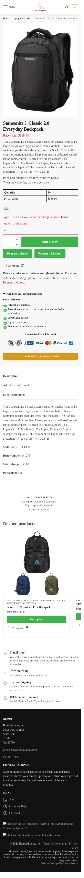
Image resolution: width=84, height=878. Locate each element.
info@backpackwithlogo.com (20, 749)
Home (6, 18)
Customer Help (18, 806)
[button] (74, 7)
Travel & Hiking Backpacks (48, 600)
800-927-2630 (11, 756)
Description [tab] (10, 376)
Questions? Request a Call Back (40, 356)
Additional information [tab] (17, 385)
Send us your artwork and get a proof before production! (41, 220)
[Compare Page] (22, 265)
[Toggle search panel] (67, 7)
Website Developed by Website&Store (59, 863)
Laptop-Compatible (42, 505)
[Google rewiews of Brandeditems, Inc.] (40, 835)
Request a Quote (17, 253)
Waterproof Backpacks (21, 603)
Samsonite (43, 509)
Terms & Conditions (55, 843)
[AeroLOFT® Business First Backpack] (36, 563)
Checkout (14, 813)
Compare (13, 265)
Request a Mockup (49, 253)
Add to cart (50, 241)
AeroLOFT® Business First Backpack (29, 607)
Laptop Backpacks (21, 18)
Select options (36, 619)
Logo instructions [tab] (14, 394)
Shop (12, 799)
